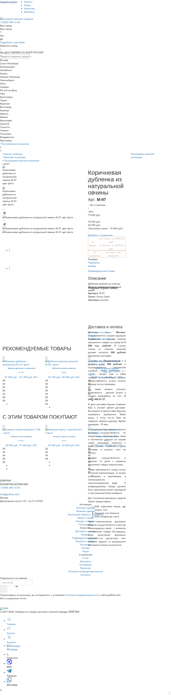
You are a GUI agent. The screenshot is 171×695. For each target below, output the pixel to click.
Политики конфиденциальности (82, 595)
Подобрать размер (94, 264)
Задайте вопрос (8, 1)
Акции (27, 5)
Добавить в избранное (102, 338)
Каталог (28, 1)
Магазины (29, 11)
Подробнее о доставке (12, 42)
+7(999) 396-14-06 (10, 22)
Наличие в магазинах (99, 332)
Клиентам (29, 8)
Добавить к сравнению (100, 235)
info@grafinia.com (9, 494)
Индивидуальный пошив (101, 270)
